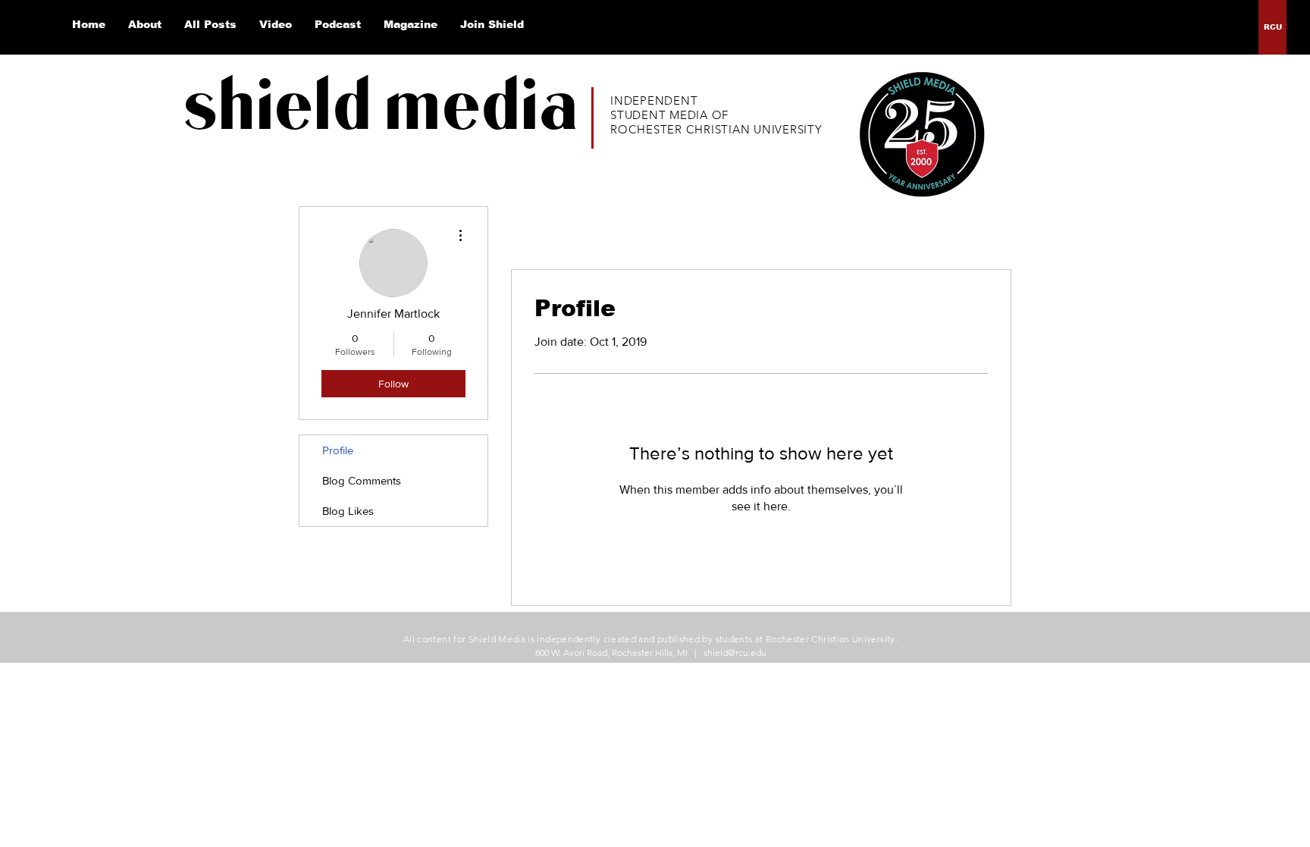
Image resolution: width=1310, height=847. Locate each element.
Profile (337, 450)
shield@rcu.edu (735, 652)
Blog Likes (348, 510)
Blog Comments (361, 480)
